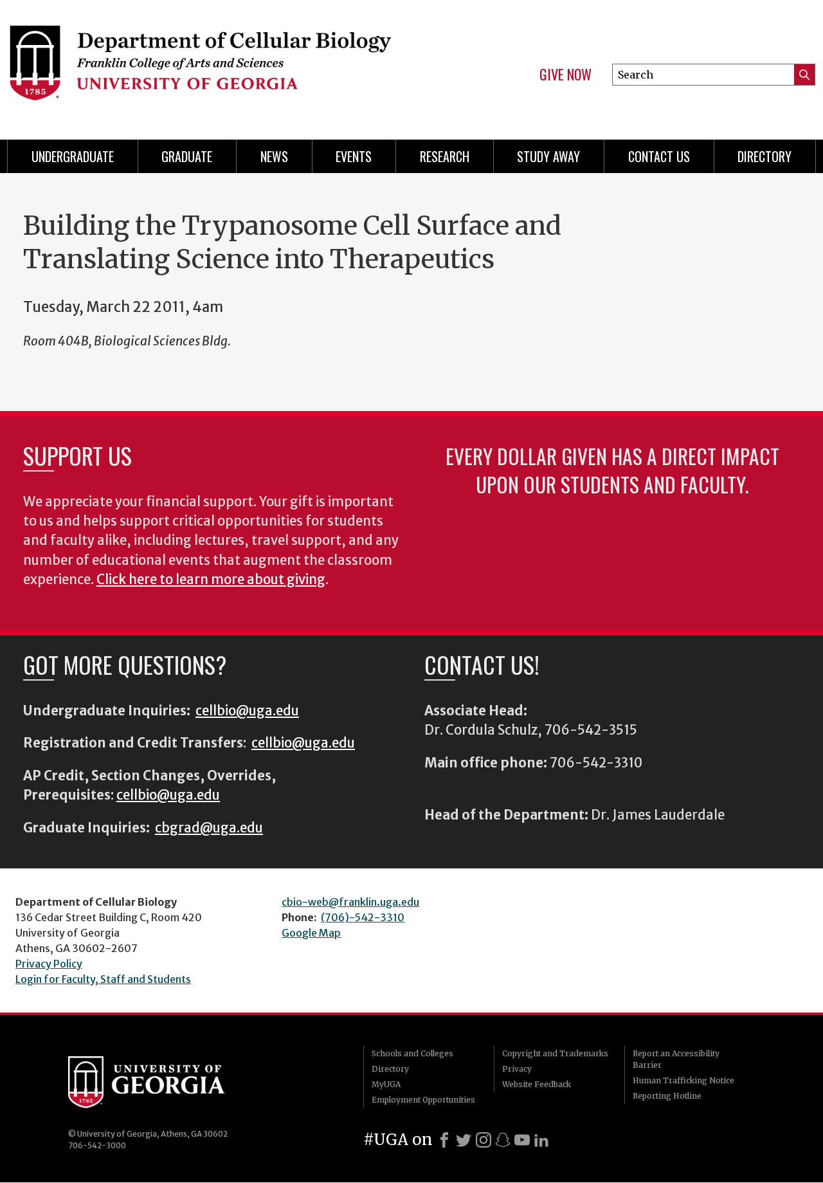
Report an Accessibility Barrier (676, 1059)
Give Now (565, 74)
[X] (463, 1140)
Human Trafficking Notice (683, 1080)
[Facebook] (444, 1140)
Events (354, 156)
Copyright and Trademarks (555, 1053)
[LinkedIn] (541, 1140)
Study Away (548, 156)
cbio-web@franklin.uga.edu (350, 901)
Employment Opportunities (423, 1100)
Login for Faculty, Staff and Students (103, 979)
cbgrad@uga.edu (209, 828)
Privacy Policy (48, 963)
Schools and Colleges (412, 1053)
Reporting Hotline (667, 1096)
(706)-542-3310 (362, 917)
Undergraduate (73, 156)
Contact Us (659, 156)
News (274, 156)
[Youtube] (522, 1140)
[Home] (199, 64)
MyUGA (386, 1084)
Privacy (517, 1069)
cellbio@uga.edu (247, 710)
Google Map (311, 932)
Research (444, 156)
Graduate (186, 156)
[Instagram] (483, 1140)
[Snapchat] (503, 1140)
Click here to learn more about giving (210, 579)
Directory (764, 156)
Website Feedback (536, 1084)
